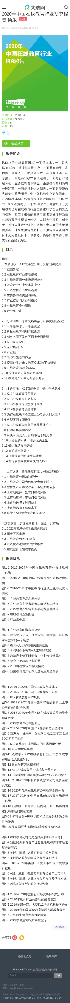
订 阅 (57, 975)
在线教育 (59, 927)
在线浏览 (17, 143)
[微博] (14, 937)
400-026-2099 (17, 985)
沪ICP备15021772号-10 (49, 998)
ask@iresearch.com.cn (21, 988)
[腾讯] (21, 937)
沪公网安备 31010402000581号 (19, 998)
